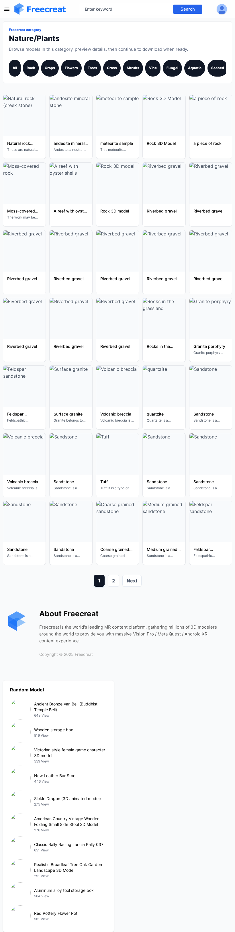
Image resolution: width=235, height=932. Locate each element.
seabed (217, 68)
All (15, 68)
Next (132, 581)
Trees (92, 68)
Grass (112, 68)
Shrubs (133, 68)
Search (188, 9)
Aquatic (194, 68)
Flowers (71, 68)
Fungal (172, 68)
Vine (153, 68)
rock (31, 68)
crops (50, 68)
